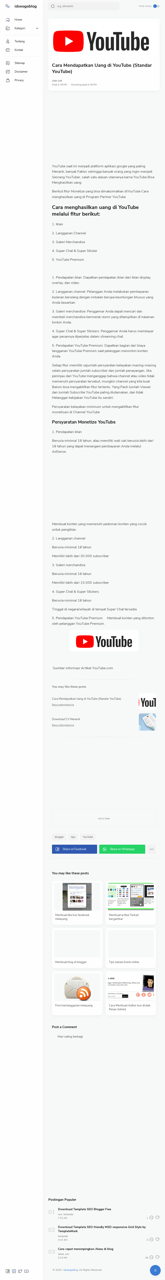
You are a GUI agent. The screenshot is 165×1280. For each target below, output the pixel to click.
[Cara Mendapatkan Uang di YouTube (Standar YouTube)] (104, 39)
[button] (7, 6)
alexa (61, 1254)
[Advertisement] (104, 127)
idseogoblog (26, 6)
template (68, 1214)
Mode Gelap (145, 6)
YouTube (88, 837)
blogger (59, 837)
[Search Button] (53, 6)
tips (73, 837)
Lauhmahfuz (117, 1270)
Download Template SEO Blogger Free (84, 1209)
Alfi (60, 80)
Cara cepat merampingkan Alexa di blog (85, 1249)
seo (60, 1214)
